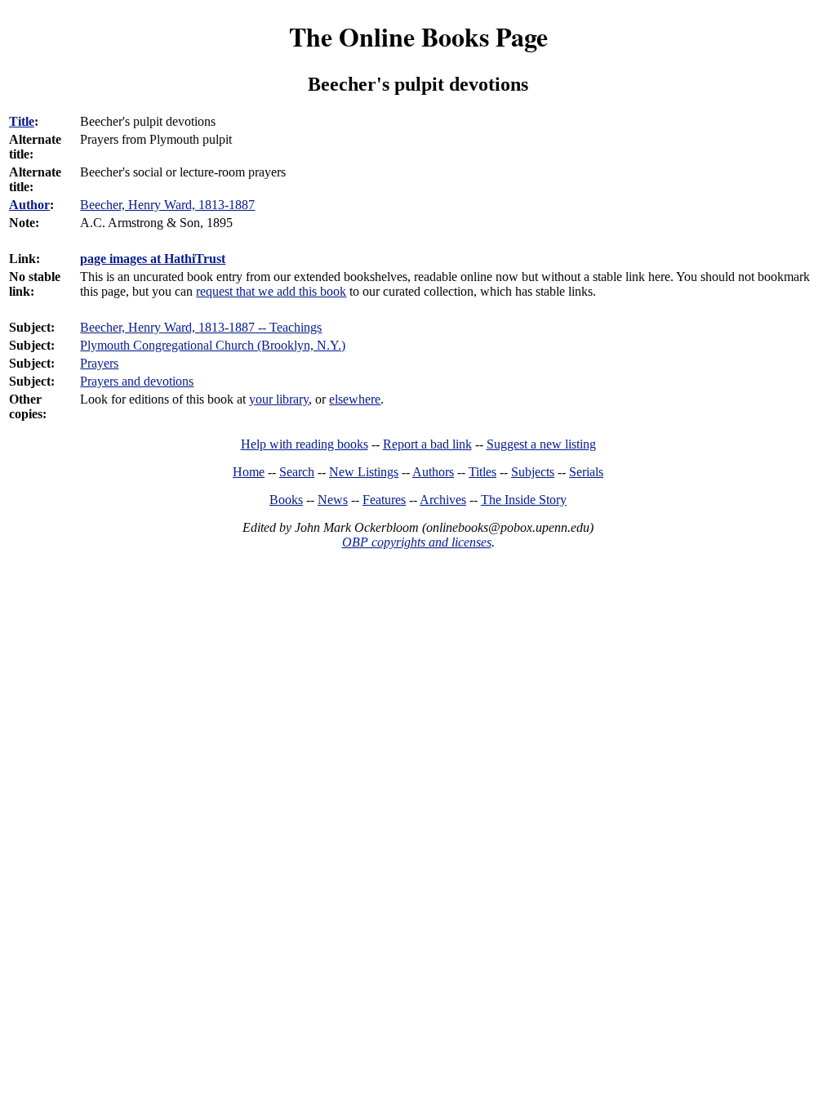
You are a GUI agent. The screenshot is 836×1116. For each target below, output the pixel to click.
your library (279, 399)
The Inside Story (524, 500)
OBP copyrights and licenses (416, 542)
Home (249, 472)
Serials (586, 472)
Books (286, 500)
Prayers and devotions (136, 381)
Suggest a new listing (541, 444)
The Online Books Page (418, 36)
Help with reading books (304, 444)
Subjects (532, 472)
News (333, 500)
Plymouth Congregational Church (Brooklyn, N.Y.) (212, 345)
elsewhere (354, 399)
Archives (443, 500)
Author (29, 205)
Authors (433, 472)
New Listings (363, 472)
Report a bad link (427, 444)
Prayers (99, 363)
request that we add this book (271, 291)
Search (296, 472)
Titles (482, 472)
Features (384, 500)
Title (21, 121)
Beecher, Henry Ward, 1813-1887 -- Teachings (201, 327)
